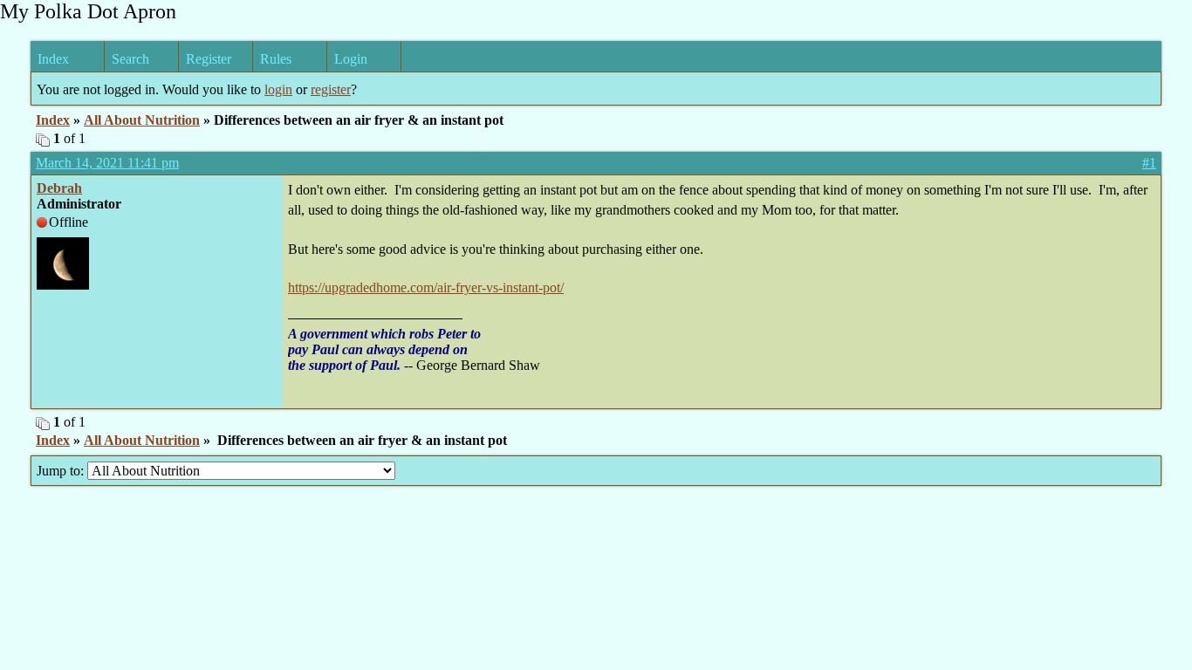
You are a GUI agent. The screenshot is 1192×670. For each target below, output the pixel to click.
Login (350, 58)
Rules (275, 58)
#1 (1149, 162)
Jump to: (62, 470)
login (278, 89)
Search (130, 58)
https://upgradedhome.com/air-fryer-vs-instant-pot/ (426, 287)
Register (208, 58)
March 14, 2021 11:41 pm (107, 162)
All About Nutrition (142, 120)
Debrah (59, 188)
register (331, 89)
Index (53, 58)
